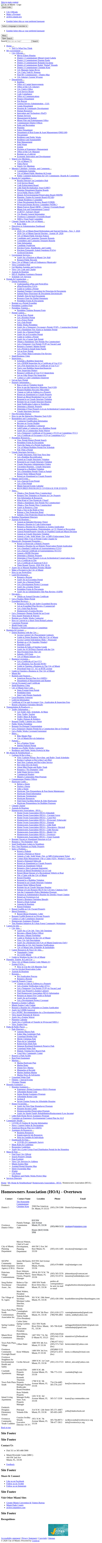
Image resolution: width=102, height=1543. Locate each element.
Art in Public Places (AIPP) (28, 192)
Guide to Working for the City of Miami (33, 938)
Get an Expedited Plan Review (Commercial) (36, 606)
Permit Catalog (18, 313)
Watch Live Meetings (21, 159)
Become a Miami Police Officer (30, 933)
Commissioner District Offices (29, 123)
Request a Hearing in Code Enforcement (34, 524)
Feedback (10, 1464)
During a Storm (23, 786)
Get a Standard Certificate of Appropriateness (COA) (39, 548)
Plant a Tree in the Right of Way (30, 510)
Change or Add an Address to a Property (34, 392)
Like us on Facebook (15, 1481)
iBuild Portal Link (19, 625)
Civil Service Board (25, 91)
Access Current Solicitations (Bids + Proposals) (37, 640)
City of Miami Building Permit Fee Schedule (35, 447)
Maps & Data (12, 1152)
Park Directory (18, 1029)
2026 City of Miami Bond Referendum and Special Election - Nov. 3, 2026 (48, 231)
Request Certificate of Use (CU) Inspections (35, 373)
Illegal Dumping (18, 911)
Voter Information (24, 243)
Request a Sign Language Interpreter (32, 868)
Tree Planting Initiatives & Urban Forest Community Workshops (39, 923)
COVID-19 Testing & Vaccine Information (30, 1123)
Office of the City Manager (28, 152)
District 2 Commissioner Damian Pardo (33, 60)
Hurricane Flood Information (29, 793)
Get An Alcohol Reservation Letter (26, 969)
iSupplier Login (23, 644)
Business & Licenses (15, 630)
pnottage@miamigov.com (76, 1226)
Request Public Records (27, 260)
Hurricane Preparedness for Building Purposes (36, 803)
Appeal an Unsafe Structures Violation (33, 459)
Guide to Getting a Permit (28, 289)
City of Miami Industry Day (28, 656)
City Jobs (16, 928)
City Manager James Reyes (28, 70)
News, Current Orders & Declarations (27, 1125)
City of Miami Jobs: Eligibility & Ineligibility (36, 947)
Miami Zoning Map (20, 1164)
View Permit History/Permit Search (31, 440)
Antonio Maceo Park (26, 1031)
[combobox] (14, 26)
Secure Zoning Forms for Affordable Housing (36, 1101)
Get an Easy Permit (25, 315)
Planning (20, 127)
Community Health (14, 1120)
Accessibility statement (10, 1538)
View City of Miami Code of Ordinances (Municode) (34, 262)
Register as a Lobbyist (26, 154)
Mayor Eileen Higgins (26, 55)
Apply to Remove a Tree (27, 507)
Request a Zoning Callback (23, 1003)
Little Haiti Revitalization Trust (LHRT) (33, 188)
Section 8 (21, 1099)
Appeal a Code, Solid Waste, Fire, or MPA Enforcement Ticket (43, 536)
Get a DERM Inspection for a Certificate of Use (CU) (39, 363)
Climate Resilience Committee (29, 200)
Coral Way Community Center (30, 1053)
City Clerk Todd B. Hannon (29, 72)
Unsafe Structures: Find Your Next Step (33, 454)
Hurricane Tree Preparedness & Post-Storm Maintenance (40, 791)
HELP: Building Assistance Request (27, 274)
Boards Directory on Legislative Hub (32, 180)
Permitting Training (20, 308)
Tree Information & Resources (29, 498)
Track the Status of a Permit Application (33, 445)
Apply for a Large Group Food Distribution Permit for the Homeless (40, 1149)
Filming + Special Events (22, 1080)
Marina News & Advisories (28, 1075)
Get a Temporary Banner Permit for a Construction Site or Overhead (40, 729)
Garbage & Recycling (21, 755)
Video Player (22, 164)
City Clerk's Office (25, 89)
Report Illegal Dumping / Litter (30, 914)
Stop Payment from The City (29, 652)
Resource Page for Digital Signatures (32, 298)
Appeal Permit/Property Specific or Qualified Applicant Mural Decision (47, 531)
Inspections (16, 358)
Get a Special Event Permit (28, 481)
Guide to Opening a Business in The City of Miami (38, 666)
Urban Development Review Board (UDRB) (36, 202)
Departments (17, 79)
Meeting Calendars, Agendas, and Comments (31, 168)
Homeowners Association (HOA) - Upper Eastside (38, 837)
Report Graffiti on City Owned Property (28, 909)
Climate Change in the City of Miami (27, 221)
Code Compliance (24, 94)
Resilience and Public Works (29, 137)
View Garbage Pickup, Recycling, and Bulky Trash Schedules (43, 757)
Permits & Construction (16, 279)
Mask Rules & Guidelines (22, 1144)
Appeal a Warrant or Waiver (29, 854)
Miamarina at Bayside (26, 1070)
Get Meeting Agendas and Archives (27, 267)
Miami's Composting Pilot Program (31, 777)
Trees (14, 491)
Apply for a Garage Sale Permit (30, 339)
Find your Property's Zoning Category (33, 991)
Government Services (21, 255)
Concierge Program (20, 623)
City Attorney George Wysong (30, 77)
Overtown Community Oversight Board (33, 216)
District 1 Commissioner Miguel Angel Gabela (36, 58)
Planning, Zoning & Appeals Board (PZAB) (35, 197)
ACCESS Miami (24, 955)
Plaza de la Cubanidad (26, 1041)
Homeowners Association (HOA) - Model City (36, 832)
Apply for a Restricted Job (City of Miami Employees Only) (42, 943)
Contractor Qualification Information (32, 421)
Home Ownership (19, 1104)
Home (3, 1183)
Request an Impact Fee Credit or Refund (34, 995)
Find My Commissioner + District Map (33, 75)
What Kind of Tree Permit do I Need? (33, 500)
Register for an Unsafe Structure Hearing (34, 402)
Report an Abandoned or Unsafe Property (34, 394)
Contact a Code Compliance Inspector (33, 378)
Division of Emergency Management (32, 149)
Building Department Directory (25, 517)
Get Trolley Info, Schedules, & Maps (32, 712)
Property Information (20, 382)
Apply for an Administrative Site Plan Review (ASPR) (40, 592)
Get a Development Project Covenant (32, 584)
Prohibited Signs (24, 692)
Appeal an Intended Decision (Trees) (32, 522)
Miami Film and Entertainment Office (32, 120)
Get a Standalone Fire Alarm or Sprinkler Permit (37, 329)
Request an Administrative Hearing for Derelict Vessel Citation (43, 894)
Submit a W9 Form (25, 654)
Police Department (25, 130)
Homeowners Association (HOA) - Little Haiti (36, 825)
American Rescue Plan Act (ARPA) (32, 678)
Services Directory (14, 1178)
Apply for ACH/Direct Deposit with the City (35, 649)
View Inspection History (27, 370)
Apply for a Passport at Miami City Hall (33, 257)
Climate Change (18, 805)
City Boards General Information (31, 214)
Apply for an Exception (27, 998)
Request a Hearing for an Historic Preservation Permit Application (44, 546)
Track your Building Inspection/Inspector (34, 368)
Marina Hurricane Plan (26, 1063)
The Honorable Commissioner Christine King (23, 1204)
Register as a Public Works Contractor (28, 618)
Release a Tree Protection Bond (30, 512)
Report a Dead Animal (26, 902)
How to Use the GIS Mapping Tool (32, 967)
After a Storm (22, 789)
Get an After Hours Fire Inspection (31, 375)
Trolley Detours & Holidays (28, 719)
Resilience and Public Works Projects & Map (30, 750)
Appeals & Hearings (20, 272)
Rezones (15, 974)
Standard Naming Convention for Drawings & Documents (41, 291)
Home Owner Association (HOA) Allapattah (35, 813)
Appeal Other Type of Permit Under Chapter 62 (37, 539)
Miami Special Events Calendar (30, 486)
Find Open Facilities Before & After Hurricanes (37, 801)
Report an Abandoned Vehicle (29, 866)
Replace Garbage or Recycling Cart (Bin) (34, 760)
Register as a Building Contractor (31, 426)
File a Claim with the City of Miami (32, 875)
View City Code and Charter (24, 269)
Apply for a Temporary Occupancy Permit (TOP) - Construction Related (47, 327)
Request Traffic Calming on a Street (27, 721)
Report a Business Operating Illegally (27, 705)
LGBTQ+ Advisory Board (28, 212)
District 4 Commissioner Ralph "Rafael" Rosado (37, 65)
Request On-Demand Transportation (27, 726)
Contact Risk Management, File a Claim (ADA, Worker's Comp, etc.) (46, 858)
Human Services (24, 115)
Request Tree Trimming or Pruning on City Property (39, 495)
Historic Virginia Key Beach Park (31, 1051)
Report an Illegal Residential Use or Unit (34, 397)
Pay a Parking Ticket (25, 743)
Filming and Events (20, 479)
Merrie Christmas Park (26, 1039)
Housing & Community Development (33, 108)
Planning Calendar (19, 1019)
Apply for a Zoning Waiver (28, 587)
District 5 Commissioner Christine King (33, 67)
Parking (15, 741)
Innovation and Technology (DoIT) (32, 113)
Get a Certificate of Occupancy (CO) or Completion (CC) (41, 435)
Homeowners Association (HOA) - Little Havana (37, 830)
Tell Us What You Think (22, 48)
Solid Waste (22, 144)
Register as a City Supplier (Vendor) (32, 642)
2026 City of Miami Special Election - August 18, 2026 (40, 233)
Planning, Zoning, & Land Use (19, 959)
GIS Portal (16, 1173)
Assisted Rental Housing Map (24, 1166)
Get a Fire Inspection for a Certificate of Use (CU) (38, 366)
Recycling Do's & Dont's (27, 765)
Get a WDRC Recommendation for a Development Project (36, 1012)
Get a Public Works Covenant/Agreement (29, 731)
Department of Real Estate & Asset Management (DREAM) (42, 132)
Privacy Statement (29, 1538)
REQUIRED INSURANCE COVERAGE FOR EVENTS (42, 488)
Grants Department (25, 106)
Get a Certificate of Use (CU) (29, 661)
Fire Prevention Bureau (21, 414)
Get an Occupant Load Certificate (26, 683)
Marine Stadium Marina (27, 1072)
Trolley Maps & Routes (27, 717)
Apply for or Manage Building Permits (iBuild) (31, 567)
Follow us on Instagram (16, 1486)
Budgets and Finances (21, 676)
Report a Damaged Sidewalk (29, 861)
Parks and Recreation (26, 125)
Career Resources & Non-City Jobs (26, 950)
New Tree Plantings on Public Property (28, 846)
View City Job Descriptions (28, 940)
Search (4, 41)
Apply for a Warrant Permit (28, 332)
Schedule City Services (21, 277)
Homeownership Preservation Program (33, 1111)
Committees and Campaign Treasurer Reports (36, 240)
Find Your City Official (21, 1154)
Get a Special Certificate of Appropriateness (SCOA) (39, 551)
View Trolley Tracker (26, 714)
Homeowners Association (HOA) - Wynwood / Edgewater (41, 820)
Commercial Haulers (25, 774)
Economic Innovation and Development (33, 156)
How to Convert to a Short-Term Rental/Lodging (32, 620)
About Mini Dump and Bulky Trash (32, 767)
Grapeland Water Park (26, 1048)
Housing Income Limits (27, 1108)
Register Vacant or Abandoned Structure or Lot (31, 839)
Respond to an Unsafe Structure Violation (34, 399)
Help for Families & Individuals (30, 1137)
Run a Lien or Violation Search (30, 385)
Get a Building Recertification (29, 457)
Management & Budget (27, 118)
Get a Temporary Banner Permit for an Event (30, 613)
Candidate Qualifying (26, 245)
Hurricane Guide (19, 781)
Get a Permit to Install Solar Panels (31, 349)
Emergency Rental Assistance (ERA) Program (36, 1089)
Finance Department (25, 99)
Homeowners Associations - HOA (26, 810)
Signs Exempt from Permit (28, 690)
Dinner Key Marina (25, 1068)
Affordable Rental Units (27, 1092)
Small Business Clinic (21, 356)
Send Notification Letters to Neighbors (33, 404)
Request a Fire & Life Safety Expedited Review (37, 604)
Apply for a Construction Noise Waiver (33, 430)
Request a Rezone (24, 577)
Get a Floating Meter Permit (23, 599)
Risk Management (24, 142)
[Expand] (13, 46)
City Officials (17, 53)
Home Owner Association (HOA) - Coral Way (36, 818)
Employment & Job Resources (29, 1135)
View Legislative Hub (21, 265)
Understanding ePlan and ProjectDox (32, 284)
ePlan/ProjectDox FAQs (27, 286)
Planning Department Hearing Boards (33, 190)
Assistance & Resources (22, 1130)
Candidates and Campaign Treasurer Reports (35, 238)
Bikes (14, 733)
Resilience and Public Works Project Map (29, 1176)
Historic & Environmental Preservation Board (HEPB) (40, 195)
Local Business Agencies (22, 697)
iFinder (15, 1171)
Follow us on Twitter (15, 1483)
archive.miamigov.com (15, 1507)
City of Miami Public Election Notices (33, 236)
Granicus (35, 1541)
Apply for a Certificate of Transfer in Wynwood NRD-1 (35, 1022)
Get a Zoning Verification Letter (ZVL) (33, 986)
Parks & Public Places (15, 1027)
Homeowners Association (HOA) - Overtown (36, 834)
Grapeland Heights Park (27, 1036)
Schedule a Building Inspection (30, 361)
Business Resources (25, 1132)
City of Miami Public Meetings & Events (34, 173)
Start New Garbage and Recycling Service (35, 762)
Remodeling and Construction (24, 418)
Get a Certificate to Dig (27, 560)
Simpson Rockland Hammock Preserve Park (35, 1046)
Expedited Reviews (20, 601)
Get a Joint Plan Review (27, 608)
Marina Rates (22, 1065)
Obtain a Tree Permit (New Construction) (34, 493)
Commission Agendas (26, 171)
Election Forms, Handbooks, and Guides (34, 248)
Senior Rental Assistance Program (31, 1094)
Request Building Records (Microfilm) (33, 390)
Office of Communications (28, 96)
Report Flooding (24, 878)
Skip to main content (9, 2)
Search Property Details (21, 1157)
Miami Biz (16, 673)
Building (20, 82)
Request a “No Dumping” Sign (30, 769)
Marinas (15, 1060)
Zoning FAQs (17, 964)
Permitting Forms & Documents (30, 301)
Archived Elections (25, 253)
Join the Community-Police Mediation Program (37, 892)
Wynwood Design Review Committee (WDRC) (37, 204)
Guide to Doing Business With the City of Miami (37, 637)
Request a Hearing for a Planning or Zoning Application (40, 527)
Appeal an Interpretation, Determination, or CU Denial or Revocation (46, 529)
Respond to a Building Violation (30, 469)
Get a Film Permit (24, 483)
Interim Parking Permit (26, 745)
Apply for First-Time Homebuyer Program (35, 1106)
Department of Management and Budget (34, 680)
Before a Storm (23, 784)
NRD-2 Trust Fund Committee (30, 219)
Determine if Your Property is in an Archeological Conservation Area (46, 409)
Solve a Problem (19, 849)
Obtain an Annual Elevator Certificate (33, 596)
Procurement (22, 135)
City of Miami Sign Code (22, 688)
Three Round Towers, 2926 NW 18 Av (33, 565)
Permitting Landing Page (22, 305)
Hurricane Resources (26, 798)
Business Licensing (20, 659)
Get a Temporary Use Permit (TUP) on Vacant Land (39, 344)
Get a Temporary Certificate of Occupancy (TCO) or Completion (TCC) (47, 433)
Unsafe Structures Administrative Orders (34, 464)
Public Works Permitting (27, 325)
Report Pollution (24, 906)
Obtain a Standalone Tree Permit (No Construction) (38, 341)
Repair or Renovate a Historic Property (33, 543)
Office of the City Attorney (28, 87)
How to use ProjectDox (21, 572)
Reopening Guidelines (21, 1147)
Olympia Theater (19, 1082)
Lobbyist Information (20, 700)
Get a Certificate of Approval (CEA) (32, 563)
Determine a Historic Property (29, 406)
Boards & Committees (21, 178)
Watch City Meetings (26, 166)
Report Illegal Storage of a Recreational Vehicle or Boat (40, 873)
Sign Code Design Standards (29, 695)
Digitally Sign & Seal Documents (31, 296)
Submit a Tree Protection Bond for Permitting (36, 515)
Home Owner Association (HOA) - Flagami (35, 822)
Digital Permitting (19, 281)
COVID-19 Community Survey (30, 1142)
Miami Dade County (15, 1505)
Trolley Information (20, 709)
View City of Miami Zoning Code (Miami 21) (31, 962)
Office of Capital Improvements (30, 84)
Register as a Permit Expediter (24, 303)
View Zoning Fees (19, 1024)
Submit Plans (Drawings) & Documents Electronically (39, 293)
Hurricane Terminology (27, 796)
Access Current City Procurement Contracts (35, 635)
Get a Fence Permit (25, 320)
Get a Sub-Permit (24, 322)
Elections (15, 228)
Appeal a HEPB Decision (28, 553)
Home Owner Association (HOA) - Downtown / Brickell (41, 827)
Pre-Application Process (27, 976)
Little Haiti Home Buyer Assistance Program (30, 1116)
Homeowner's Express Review (30, 611)
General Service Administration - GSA (33, 103)
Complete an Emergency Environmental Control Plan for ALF (38, 1118)
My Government (13, 51)
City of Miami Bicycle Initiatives (30, 738)
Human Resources (24, 111)
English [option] (25, 31)
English (25, 21)
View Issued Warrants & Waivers (25, 616)
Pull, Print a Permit (25, 450)
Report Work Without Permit (29, 474)
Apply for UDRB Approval (23, 1010)
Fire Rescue (22, 101)
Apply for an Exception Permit (30, 334)
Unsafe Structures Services (28, 411)
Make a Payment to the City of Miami (27, 570)
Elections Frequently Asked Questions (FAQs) (36, 250)
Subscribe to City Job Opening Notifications (35, 945)
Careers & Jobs (12, 926)
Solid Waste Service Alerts (28, 772)
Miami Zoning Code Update (23, 1005)
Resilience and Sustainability (29, 140)
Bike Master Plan (24, 736)
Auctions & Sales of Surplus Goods (32, 647)
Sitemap (51, 1538)
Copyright (42, 1538)
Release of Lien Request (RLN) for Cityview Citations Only (42, 890)
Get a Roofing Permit (26, 317)
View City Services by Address (25, 1161)
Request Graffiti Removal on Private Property (31, 916)
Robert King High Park (27, 1044)
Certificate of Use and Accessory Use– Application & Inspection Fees (41, 702)
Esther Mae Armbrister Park (28, 1034)
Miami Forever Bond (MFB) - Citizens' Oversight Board (40, 207)
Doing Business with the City (24, 632)
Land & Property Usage (22, 981)
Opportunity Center (25, 952)
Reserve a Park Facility (21, 1056)
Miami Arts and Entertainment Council (33, 209)
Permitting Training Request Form (31, 310)
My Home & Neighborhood (18, 753)
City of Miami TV (24, 161)
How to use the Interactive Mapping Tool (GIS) (37, 387)
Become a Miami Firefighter (29, 935)
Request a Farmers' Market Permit (31, 346)
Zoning (20, 147)
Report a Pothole (24, 851)
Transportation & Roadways (18, 707)
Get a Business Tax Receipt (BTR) (31, 664)
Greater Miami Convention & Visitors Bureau (25, 1503)
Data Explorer (18, 1159)
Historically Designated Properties (26, 541)
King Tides (21, 224)
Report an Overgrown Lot (28, 897)
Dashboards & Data (20, 1140)
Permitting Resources (20, 438)
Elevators (16, 594)
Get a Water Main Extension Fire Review (34, 353)
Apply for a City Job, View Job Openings (34, 931)
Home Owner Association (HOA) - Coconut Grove (38, 815)
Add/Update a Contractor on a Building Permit (36, 428)
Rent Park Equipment (21, 1058)
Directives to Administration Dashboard (28, 226)
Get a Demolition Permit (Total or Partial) (34, 471)
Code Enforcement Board (28, 185)
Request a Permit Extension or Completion (29, 628)
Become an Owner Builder (28, 423)
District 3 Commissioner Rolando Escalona (35, 63)
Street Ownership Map (21, 1169)
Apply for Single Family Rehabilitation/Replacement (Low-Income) (45, 1113)
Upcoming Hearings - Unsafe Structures (34, 466)
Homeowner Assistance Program (25, 921)
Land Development (20, 575)
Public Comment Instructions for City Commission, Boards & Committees (48, 176)
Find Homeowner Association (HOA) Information (38, 993)
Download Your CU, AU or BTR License (34, 668)
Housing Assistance (14, 1084)
